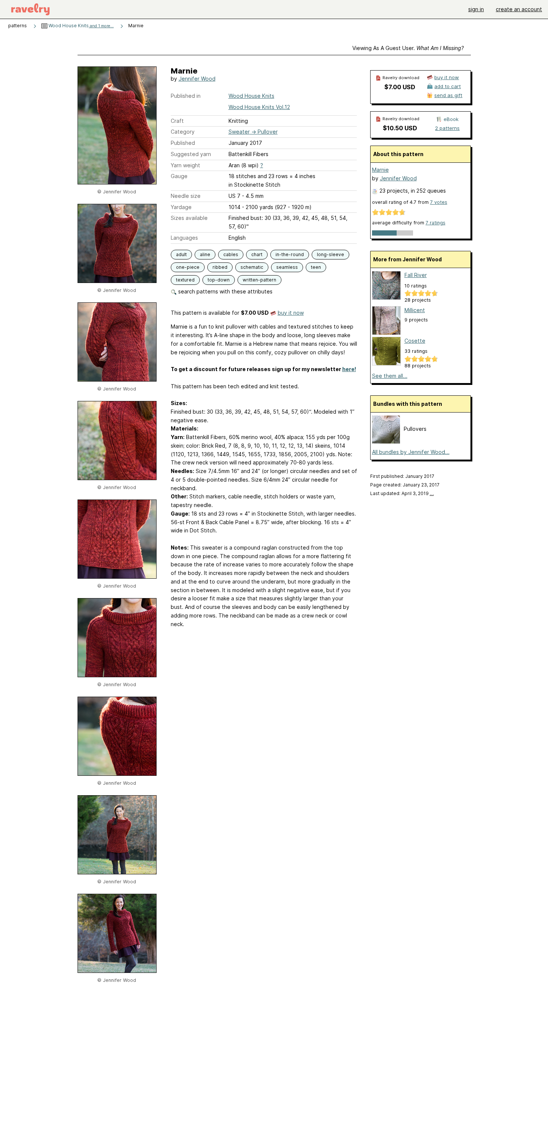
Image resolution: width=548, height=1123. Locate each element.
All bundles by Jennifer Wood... (411, 452)
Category (183, 131)
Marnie (380, 170)
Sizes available (189, 218)
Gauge (179, 176)
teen (316, 267)
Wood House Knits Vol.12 (259, 107)
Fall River (415, 275)
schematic (251, 267)
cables (230, 254)
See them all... (389, 376)
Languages (184, 237)
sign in (476, 9)
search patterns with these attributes (225, 291)
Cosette (414, 340)
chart (256, 254)
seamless (287, 267)
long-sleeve (330, 254)
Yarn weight (185, 165)
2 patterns (447, 128)
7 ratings (435, 222)
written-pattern (259, 280)
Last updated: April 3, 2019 (402, 493)
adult (181, 254)
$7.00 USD (399, 87)
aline (205, 254)
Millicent (414, 310)
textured (185, 280)
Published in (186, 96)
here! (349, 369)
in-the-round (289, 254)
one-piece (187, 267)
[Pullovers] (386, 441)
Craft (177, 121)
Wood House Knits (80, 25)
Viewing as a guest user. (408, 48)
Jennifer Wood (197, 78)
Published (183, 143)
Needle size (186, 196)
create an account (519, 9)
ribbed (219, 267)
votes (438, 202)
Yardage (181, 207)
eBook (451, 119)
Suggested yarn (191, 154)
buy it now (291, 312)
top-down (219, 280)
